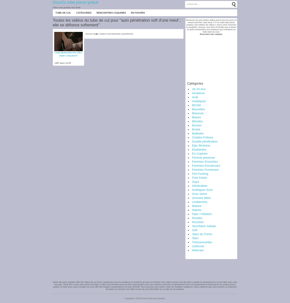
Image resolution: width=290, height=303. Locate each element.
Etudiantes (199, 149)
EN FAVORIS (138, 12)
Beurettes (198, 109)
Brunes (197, 125)
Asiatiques (199, 101)
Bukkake (198, 133)
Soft (194, 230)
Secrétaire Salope (204, 226)
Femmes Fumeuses (205, 169)
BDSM (196, 105)
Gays (195, 181)
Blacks (196, 117)
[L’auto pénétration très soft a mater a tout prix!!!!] (68, 50)
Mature (196, 206)
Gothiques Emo (202, 190)
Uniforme (198, 246)
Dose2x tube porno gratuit (76, 2)
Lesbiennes (199, 202)
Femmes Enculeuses (206, 165)
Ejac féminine (201, 145)
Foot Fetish (199, 177)
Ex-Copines (200, 153)
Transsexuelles (202, 242)
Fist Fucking (200, 173)
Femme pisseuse (203, 157)
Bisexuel (197, 113)
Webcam (198, 250)
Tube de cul (63, 12)
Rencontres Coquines (111, 12)
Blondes (197, 121)
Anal (195, 97)
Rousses (198, 222)
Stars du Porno (202, 234)
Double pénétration (205, 141)
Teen (195, 238)
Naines (196, 210)
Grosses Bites (201, 198)
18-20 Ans (199, 89)
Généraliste (199, 186)
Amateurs (198, 93)
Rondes (197, 218)
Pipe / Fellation (202, 214)
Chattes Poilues (202, 137)
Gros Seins (199, 194)
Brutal (196, 129)
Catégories (83, 12)
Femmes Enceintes (205, 161)
